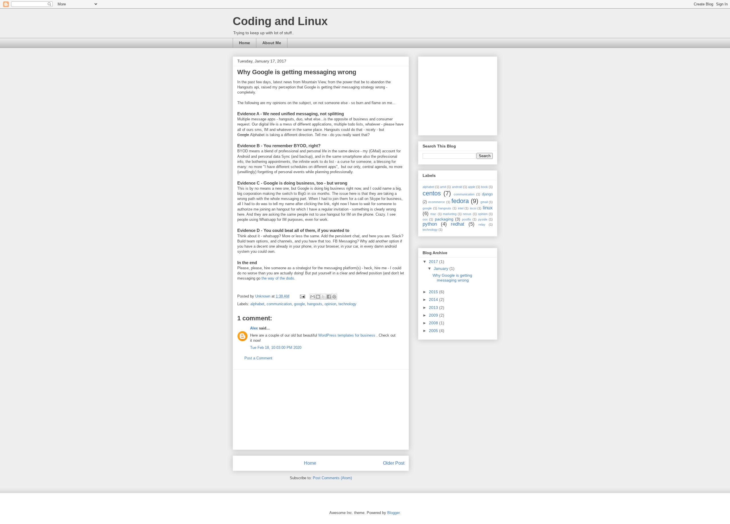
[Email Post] (302, 296)
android (457, 187)
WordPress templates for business (347, 335)
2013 (434, 307)
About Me (271, 43)
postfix (466, 219)
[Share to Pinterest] (334, 297)
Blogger (393, 513)
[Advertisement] (321, 409)
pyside (482, 219)
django (487, 194)
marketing (450, 214)
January (441, 268)
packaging (444, 219)
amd (443, 187)
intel (460, 208)
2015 (434, 292)
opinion (330, 304)
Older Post (393, 463)
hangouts (314, 304)
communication (279, 304)
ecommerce (436, 202)
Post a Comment (258, 358)
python (430, 224)
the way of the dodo (277, 278)
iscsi (473, 208)
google (299, 304)
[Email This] (312, 297)
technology (347, 304)
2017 (434, 261)
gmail (484, 202)
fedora (460, 201)
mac (433, 214)
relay (481, 224)
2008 (434, 323)
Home (244, 43)
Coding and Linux (280, 21)
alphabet (257, 304)
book (484, 187)
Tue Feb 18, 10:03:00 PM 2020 (275, 347)
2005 (434, 330)
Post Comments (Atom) (332, 478)
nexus (467, 214)
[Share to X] (323, 297)
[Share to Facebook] (329, 297)
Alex (254, 328)
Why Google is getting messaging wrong (452, 277)
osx (425, 219)
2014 (434, 299)
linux (488, 208)
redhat (457, 224)
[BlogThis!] (318, 297)
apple (471, 187)
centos (432, 193)
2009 (434, 315)
